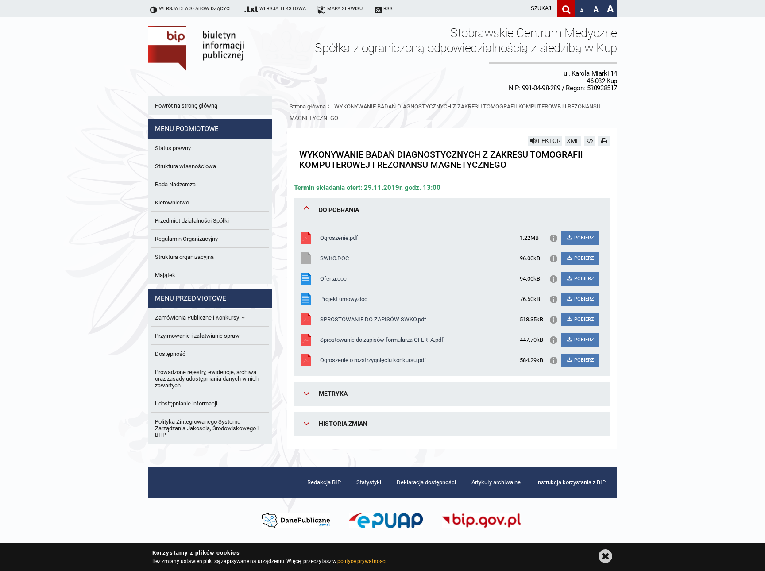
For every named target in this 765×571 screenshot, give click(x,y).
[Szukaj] (566, 8)
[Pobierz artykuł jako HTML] (589, 141)
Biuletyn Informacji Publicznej (221, 59)
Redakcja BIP (324, 482)
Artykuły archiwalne (496, 482)
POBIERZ (583, 238)
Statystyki (368, 482)
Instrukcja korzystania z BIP (571, 482)
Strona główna (308, 106)
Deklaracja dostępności (426, 482)
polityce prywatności (361, 561)
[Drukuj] (604, 141)
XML (573, 140)
